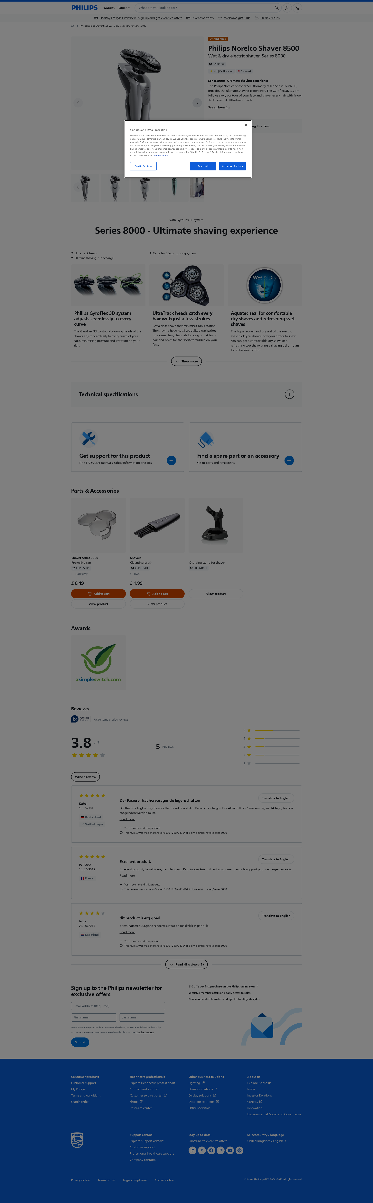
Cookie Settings (143, 166)
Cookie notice (161, 155)
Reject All (203, 166)
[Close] (246, 125)
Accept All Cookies (232, 166)
